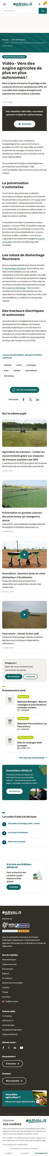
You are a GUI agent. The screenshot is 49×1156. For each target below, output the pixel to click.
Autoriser (26, 124)
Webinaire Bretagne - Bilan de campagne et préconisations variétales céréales (32, 705)
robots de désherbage (16, 288)
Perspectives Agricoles (12, 1030)
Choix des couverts (16, 842)
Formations (7, 978)
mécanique (9, 376)
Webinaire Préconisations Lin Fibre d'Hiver (32, 725)
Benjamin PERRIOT (33, 355)
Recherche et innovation (12, 983)
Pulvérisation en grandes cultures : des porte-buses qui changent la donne (22, 516)
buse (6, 371)
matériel (7, 365)
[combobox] (24, 11)
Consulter (13, 887)
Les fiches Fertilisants (18, 833)
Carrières (6, 997)
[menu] (5, 4)
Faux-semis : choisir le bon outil (20, 633)
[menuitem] (39, 4)
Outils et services (9, 964)
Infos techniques (9, 960)
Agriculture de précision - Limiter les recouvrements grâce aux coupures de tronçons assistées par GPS (23, 456)
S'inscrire (30, 677)
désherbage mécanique (15, 268)
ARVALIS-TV (7, 1021)
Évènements (7, 969)
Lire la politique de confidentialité (15, 1144)
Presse (5, 992)
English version (11, 1001)
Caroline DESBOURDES (13, 355)
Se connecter (14, 677)
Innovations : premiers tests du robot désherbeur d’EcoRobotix (23, 575)
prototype (31, 365)
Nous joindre (12, 1081)
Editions (5, 974)
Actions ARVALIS (9, 1034)
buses (37, 200)
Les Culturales (8, 1025)
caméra (17, 371)
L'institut (5, 988)
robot (19, 365)
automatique (31, 371)
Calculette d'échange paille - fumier (24, 824)
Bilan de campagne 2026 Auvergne (29, 744)
